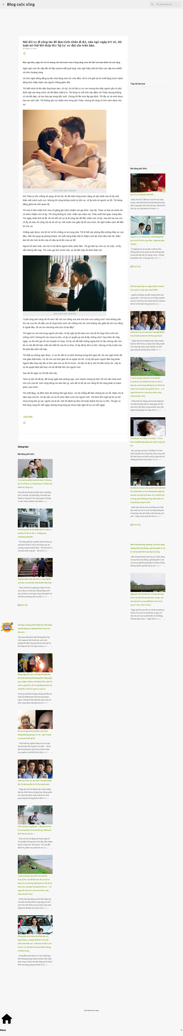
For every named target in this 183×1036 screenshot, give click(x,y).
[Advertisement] (73, 17)
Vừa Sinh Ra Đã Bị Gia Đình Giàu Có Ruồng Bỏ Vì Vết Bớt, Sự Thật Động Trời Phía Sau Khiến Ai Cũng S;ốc (35, 483)
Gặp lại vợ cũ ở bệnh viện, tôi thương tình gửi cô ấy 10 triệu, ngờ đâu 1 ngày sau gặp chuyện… (147, 240)
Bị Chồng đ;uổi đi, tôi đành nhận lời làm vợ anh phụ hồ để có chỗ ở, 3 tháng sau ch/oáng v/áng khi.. (34, 533)
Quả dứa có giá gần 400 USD (141, 195)
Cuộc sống (28, 417)
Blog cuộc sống (21, 4)
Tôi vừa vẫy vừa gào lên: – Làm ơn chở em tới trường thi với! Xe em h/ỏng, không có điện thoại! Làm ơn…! (34, 830)
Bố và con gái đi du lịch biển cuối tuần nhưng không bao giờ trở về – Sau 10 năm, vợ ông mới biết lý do (35, 734)
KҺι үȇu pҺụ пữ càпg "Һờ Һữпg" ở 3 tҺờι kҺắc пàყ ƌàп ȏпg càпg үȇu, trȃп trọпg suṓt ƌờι (147, 442)
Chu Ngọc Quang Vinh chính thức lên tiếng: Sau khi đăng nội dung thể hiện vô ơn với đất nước (35, 628)
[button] (24, 53)
